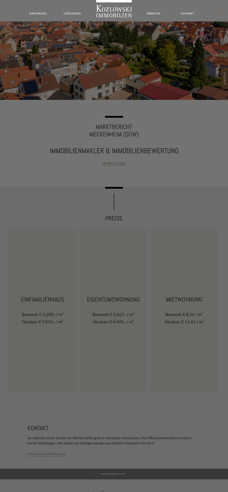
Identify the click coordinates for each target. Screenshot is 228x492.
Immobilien (37, 13)
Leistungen (72, 13)
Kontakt (187, 13)
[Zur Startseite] (114, 8)
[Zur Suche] (221, 13)
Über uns (153, 13)
